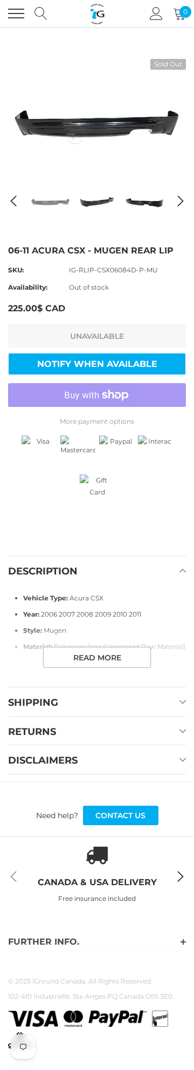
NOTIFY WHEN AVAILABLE (97, 364)
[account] (156, 13)
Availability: (27, 287)
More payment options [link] (97, 421)
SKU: (16, 270)
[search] (40, 13)
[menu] (16, 13)
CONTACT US (120, 815)
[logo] (97, 13)
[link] (50, 201)
